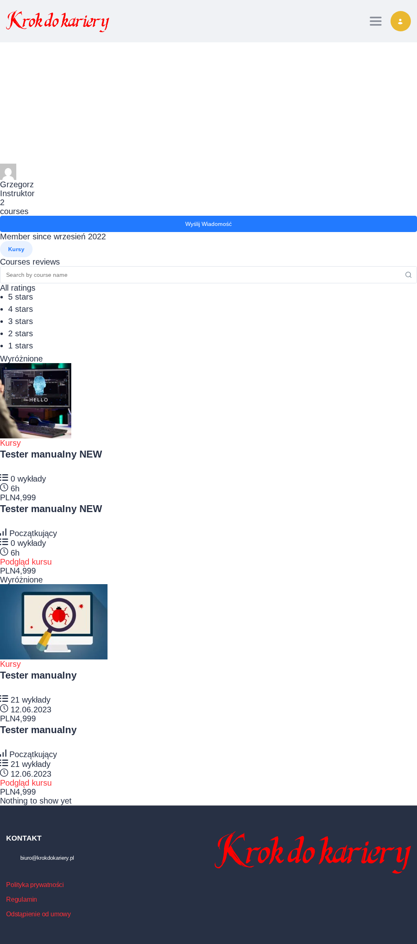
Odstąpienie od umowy (38, 914)
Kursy (10, 442)
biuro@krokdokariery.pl (47, 858)
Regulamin (21, 899)
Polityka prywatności (35, 884)
